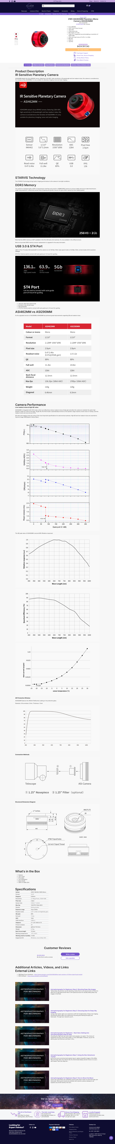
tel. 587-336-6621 (94, 1131)
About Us (96, 1)
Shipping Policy (73, 1129)
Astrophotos (48, 14)
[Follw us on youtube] (15, 1)
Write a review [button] (70, 954)
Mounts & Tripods (46, 11)
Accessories (65, 11)
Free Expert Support (82, 53)
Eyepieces (56, 11)
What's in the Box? (38, 65)
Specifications (50, 65)
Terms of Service (73, 1135)
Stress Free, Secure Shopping (85, 55)
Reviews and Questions (62, 65)
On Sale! (41, 14)
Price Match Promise (82, 60)
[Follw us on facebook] (10, 1)
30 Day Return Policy (83, 58)
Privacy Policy (72, 1137)
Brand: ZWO (83, 17)
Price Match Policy (74, 1127)
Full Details (28, 65)
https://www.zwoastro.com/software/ (37, 976)
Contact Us (103, 1)
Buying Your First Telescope (60, 14)
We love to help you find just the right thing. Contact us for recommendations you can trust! (17, 1132)
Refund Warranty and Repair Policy (76, 1132)
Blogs (90, 1)
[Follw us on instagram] (12, 1)
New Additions (72, 14)
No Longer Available (83, 49)
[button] (80, 24)
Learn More (57, 1105)
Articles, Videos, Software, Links (81, 65)
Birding (72, 11)
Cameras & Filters (34, 11)
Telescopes (24, 11)
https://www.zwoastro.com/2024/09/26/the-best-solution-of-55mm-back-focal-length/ (58, 974)
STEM (92, 11)
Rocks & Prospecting (82, 11)
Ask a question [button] (70, 958)
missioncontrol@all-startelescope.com (94, 1128)
